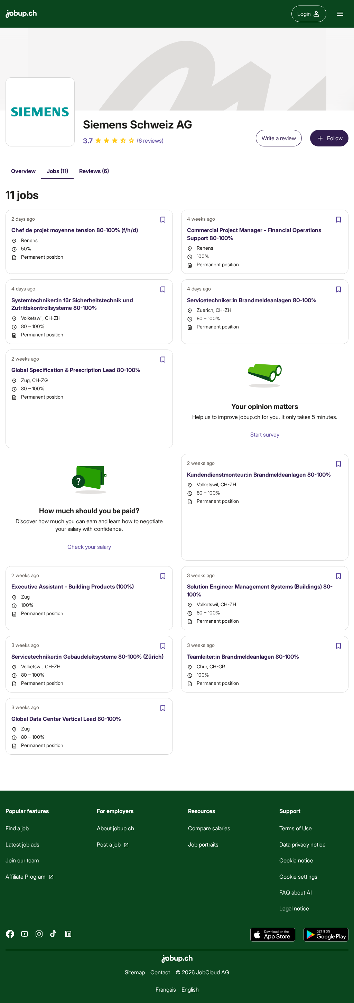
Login (304, 13)
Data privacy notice (302, 844)
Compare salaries (209, 828)
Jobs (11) (57, 171)
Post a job (109, 844)
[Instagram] (39, 933)
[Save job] (163, 219)
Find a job (17, 828)
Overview (23, 171)
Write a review (279, 138)
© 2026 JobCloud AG (202, 972)
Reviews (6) (94, 171)
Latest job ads (22, 844)
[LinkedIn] (68, 933)
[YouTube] (24, 933)
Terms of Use (295, 828)
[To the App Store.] (272, 935)
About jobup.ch (115, 828)
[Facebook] (10, 933)
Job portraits (203, 844)
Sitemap (135, 972)
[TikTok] (53, 933)
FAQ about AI (295, 892)
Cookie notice (296, 860)
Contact (160, 972)
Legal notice (294, 908)
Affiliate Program (26, 876)
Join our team (22, 860)
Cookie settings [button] (298, 876)
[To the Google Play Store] (326, 935)
